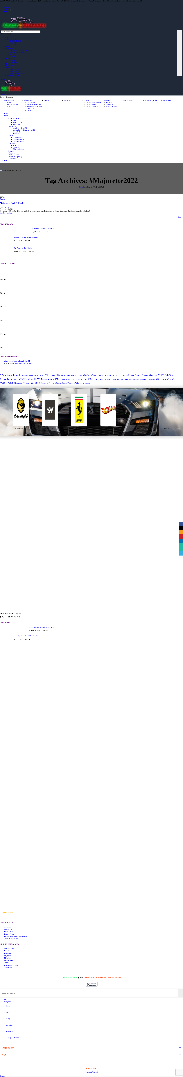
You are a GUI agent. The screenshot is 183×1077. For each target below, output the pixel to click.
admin (6, 361)
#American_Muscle (10, 375)
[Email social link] (10, 3)
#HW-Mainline (9, 379)
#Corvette (78, 375)
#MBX (109, 379)
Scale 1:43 (13, 45)
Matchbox (8, 64)
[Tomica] (167, 410)
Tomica (7, 68)
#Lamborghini (71, 379)
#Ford (122, 375)
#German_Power (133, 375)
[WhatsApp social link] (22, 3)
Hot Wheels (9, 49)
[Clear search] (175, 53)
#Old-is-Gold (6, 382)
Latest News (8, 932)
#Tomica (42, 383)
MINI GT (13, 43)
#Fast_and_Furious (105, 375)
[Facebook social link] (2, 3)
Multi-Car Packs (10, 66)
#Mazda (103, 379)
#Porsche (26, 383)
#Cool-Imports (69, 375)
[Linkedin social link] (18, 3)
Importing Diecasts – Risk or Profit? (26, 237)
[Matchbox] (138, 410)
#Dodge (86, 375)
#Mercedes (124, 379)
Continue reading (6, 213)
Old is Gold (13, 54)
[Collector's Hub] (21, 410)
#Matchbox (93, 379)
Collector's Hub (10, 39)
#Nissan (160, 379)
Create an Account (91, 1072)
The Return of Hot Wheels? (23, 248)
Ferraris (7, 47)
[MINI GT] (50, 410)
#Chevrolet (50, 375)
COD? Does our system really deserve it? (42, 228)
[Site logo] (24, 29)
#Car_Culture (39, 375)
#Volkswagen (79, 383)
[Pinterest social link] (14, 3)
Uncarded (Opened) (12, 75)
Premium (13, 56)
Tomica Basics (14, 70)
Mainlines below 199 (17, 52)
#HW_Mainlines (43, 379)
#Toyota (50, 383)
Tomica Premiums (16, 71)
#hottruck (153, 375)
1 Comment (44, 232)
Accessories (9, 37)
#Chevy (59, 375)
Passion (2, 199)
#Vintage (69, 383)
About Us (7, 927)
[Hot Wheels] (109, 410)
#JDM (56, 379)
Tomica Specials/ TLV (17, 73)
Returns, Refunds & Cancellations (15, 936)
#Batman (25, 375)
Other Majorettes (111, 106)
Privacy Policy (9, 934)
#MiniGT (143, 379)
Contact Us (8, 929)
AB (8, 207)
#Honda (145, 375)
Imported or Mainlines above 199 (21, 50)
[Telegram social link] (30, 3)
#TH (36, 383)
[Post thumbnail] (15, 230)
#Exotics (94, 375)
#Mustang (151, 379)
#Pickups (18, 383)
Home (81, 187)
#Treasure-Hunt (60, 383)
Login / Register (13, 1038)
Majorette (8, 58)
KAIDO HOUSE (15, 41)
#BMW (31, 375)
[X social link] (6, 3)
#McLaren (116, 379)
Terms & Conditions (11, 939)
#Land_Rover (82, 379)
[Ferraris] (79, 410)
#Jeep (62, 379)
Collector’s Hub (13, 118)
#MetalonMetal (134, 379)
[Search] (179, 53)
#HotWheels (165, 374)
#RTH (32, 383)
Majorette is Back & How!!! (12, 203)
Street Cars (13, 62)
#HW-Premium (26, 379)
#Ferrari (115, 375)
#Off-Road (169, 379)
